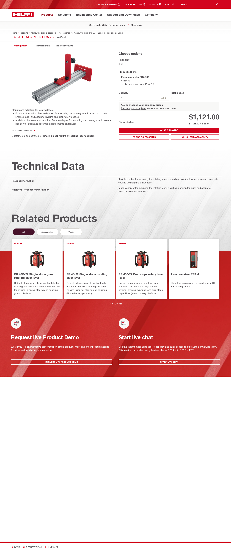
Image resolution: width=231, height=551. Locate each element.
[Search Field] (217, 4)
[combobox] (198, 4)
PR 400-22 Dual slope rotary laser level (141, 275)
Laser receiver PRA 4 (185, 274)
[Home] (23, 14)
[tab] (20, 45)
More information (22, 130)
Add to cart (171, 130)
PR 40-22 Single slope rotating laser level (86, 275)
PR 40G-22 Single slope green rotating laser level (34, 275)
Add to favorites (146, 137)
